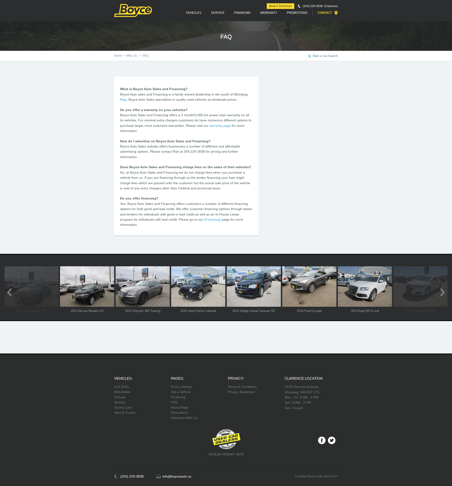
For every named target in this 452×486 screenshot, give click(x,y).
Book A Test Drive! (280, 6)
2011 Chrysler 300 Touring (142, 311)
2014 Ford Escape (309, 311)
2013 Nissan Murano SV (87, 311)
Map (123, 99)
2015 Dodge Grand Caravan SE (253, 311)
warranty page (220, 125)
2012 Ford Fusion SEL (31, 311)
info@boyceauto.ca (176, 476)
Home (118, 55)
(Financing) (212, 219)
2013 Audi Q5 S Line (365, 311)
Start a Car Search (325, 56)
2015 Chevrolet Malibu (420, 311)
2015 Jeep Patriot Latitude (198, 311)
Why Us (132, 55)
